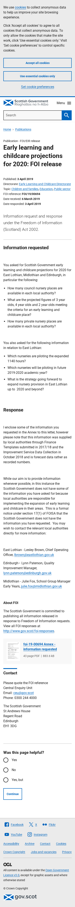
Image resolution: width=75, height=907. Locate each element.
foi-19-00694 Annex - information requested (40, 646)
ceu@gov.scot (23, 693)
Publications (23, 129)
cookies (20, 7)
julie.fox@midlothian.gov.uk (41, 586)
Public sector (62, 189)
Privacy (67, 852)
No (14, 770)
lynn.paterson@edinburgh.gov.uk (27, 573)
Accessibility (11, 843)
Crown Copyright (14, 852)
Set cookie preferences (37, 87)
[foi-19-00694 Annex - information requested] (13, 651)
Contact (45, 843)
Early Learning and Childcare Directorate (45, 184)
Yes (14, 760)
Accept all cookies (38, 63)
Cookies (61, 843)
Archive (29, 843)
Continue (13, 794)
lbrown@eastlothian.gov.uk (34, 555)
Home (7, 129)
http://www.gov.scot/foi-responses (28, 631)
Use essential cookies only (37, 76)
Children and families (24, 189)
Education (46, 189)
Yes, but (17, 780)
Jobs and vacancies (43, 852)
